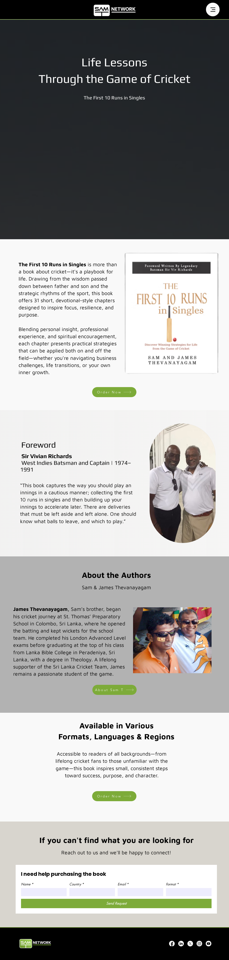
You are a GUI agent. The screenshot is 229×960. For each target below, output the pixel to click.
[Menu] (213, 9)
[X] (190, 943)
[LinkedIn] (181, 943)
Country (76, 884)
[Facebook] (172, 943)
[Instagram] (199, 943)
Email (123, 884)
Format (172, 884)
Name (27, 884)
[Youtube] (208, 943)
